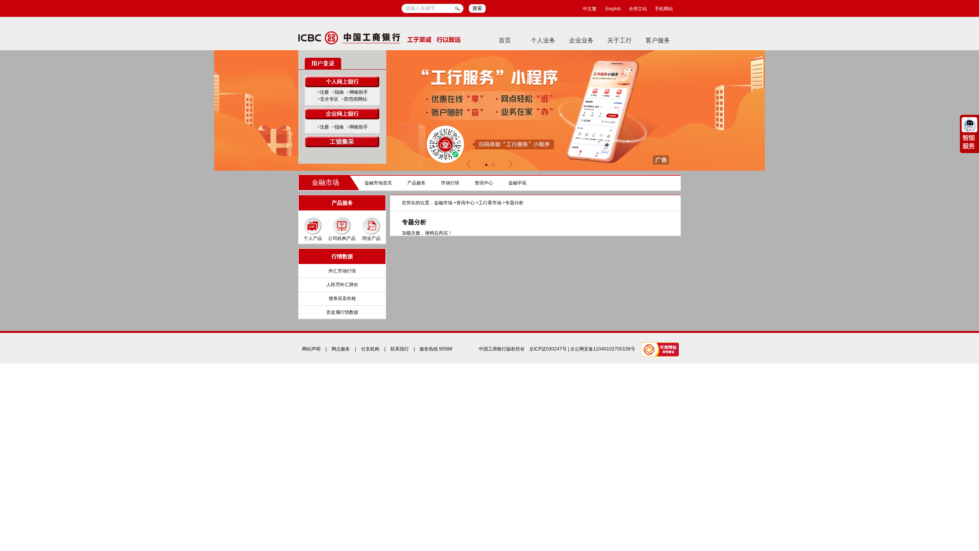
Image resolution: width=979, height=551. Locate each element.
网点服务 (341, 349)
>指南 (338, 92)
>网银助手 (357, 92)
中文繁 (590, 8)
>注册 (323, 92)
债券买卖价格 (342, 298)
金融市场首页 (378, 183)
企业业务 (581, 40)
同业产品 (371, 238)
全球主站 (638, 8)
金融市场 (325, 182)
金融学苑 (517, 183)
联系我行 (399, 349)
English (613, 8)
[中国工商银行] (379, 37)
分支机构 (370, 349)
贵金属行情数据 (342, 312)
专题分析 (514, 202)
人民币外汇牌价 (342, 284)
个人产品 (313, 238)
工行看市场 (489, 202)
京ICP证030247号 (548, 349)
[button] (486, 164)
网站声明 (311, 349)
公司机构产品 (342, 238)
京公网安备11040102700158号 (602, 349)
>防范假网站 (354, 99)
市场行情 (450, 183)
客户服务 (658, 40)
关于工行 (619, 40)
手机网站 (664, 8)
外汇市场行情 (342, 271)
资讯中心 (484, 183)
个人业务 (543, 40)
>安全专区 (327, 99)
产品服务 (416, 183)
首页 (505, 40)
